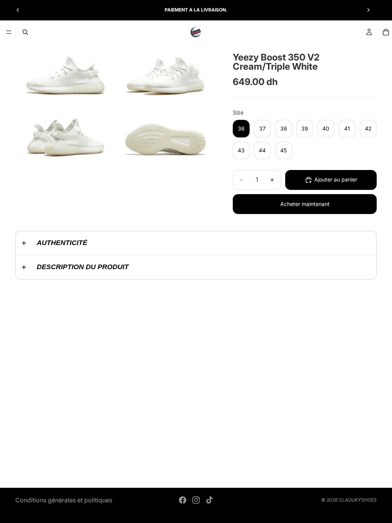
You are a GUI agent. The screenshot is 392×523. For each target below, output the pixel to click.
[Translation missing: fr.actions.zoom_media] (64, 73)
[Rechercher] (25, 32)
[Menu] (9, 32)
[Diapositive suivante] (368, 10)
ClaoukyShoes (358, 500)
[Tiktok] (209, 500)
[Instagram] (196, 500)
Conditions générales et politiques (63, 500)
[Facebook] (182, 500)
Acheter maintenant (305, 204)
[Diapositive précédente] (18, 10)
